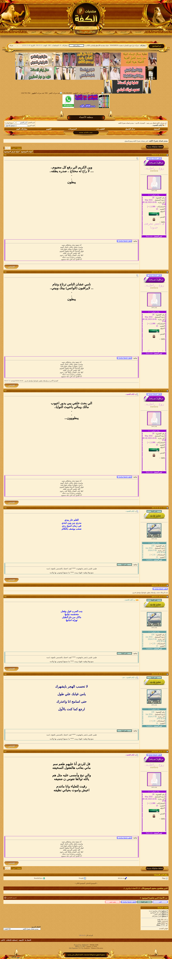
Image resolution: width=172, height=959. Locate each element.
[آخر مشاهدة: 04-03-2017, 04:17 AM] (144, 902)
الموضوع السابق (91, 883)
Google (81, 878)
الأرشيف (21, 940)
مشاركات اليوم (21, 129)
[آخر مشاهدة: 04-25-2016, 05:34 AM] (112, 902)
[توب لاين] (15, 957)
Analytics (87, 948)
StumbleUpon (38, 878)
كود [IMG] (164, 923)
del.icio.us (121, 878)
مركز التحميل (130, 129)
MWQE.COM (94, 945)
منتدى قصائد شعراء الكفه (126, 123)
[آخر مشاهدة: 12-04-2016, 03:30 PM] (160, 902)
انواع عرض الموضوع (11, 152)
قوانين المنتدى (163, 928)
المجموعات (72, 129)
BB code (163, 919)
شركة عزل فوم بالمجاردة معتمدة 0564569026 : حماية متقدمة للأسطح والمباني (131, 45)
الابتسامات (164, 921)
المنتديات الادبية (140, 123)
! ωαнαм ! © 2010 (91, 946)
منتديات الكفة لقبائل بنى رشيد (155, 123)
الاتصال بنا (28, 940)
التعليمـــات (100, 129)
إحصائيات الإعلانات (11, 940)
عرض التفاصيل (11, 897)
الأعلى (3, 940)
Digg (163, 878)
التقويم (48, 129)
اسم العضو (31, 122)
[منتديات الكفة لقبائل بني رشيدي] (86, 17)
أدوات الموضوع (27, 152)
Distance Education (97, 948)
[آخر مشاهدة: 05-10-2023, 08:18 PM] (128, 902)
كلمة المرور (31, 125)
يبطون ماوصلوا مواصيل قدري (141, 592)
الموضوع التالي (80, 883)
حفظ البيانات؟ (9, 123)
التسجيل (157, 129)
